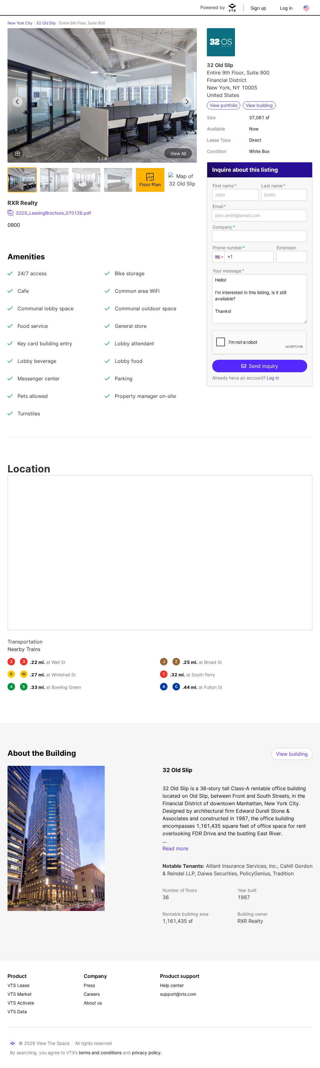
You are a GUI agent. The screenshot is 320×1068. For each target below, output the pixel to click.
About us (93, 1002)
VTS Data (17, 1011)
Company (222, 227)
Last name (271, 185)
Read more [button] (175, 848)
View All (178, 153)
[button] (102, 96)
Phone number (227, 247)
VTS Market (20, 994)
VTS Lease (18, 985)
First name (223, 185)
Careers (92, 994)
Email (217, 206)
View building (292, 754)
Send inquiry (263, 366)
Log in (286, 8)
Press (89, 985)
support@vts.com (178, 994)
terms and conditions (100, 1052)
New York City (20, 23)
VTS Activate (21, 1002)
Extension (286, 247)
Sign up (258, 8)
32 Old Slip (46, 23)
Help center (172, 985)
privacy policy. (147, 1052)
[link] (100, 213)
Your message (226, 270)
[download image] (17, 153)
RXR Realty (250, 921)
